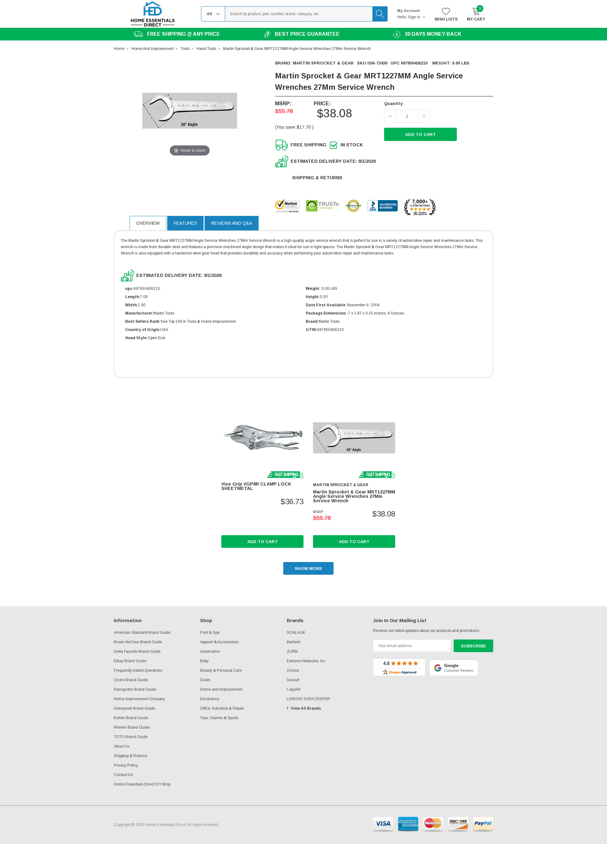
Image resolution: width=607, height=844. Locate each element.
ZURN (292, 651)
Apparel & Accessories (219, 642)
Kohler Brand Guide (131, 718)
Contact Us (123, 775)
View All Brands (306, 708)
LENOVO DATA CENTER (308, 699)
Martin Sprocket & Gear (323, 63)
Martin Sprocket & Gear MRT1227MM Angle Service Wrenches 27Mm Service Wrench (354, 496)
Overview (148, 223)
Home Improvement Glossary (139, 699)
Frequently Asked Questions (138, 670)
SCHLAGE (296, 632)
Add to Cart (262, 541)
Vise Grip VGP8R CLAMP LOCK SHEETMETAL (256, 486)
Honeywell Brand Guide (134, 708)
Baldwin (294, 642)
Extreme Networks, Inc (306, 661)
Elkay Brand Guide (130, 661)
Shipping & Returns (317, 177)
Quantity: (394, 103)
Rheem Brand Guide (132, 727)
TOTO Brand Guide (131, 737)
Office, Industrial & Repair (222, 708)
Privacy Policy (126, 765)
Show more (308, 568)
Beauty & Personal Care (221, 670)
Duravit (293, 680)
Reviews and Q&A (231, 223)
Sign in (414, 17)
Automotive (210, 651)
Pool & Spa (209, 632)
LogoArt (293, 689)
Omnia (293, 670)
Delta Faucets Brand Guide (137, 651)
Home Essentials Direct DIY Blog (142, 784)
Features (185, 223)
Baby (204, 661)
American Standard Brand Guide (142, 632)
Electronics (209, 699)
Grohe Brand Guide (131, 680)
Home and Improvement (221, 689)
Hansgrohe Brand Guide (135, 689)
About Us (121, 746)
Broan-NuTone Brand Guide (138, 642)
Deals (205, 680)
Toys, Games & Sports (219, 718)
